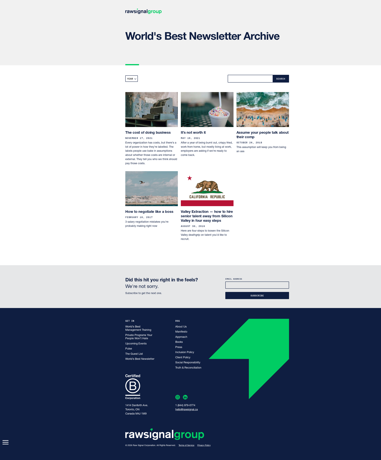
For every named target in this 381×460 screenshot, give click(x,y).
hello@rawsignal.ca (186, 409)
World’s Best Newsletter (139, 359)
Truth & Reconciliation (188, 368)
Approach (181, 337)
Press (178, 347)
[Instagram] (177, 398)
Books (179, 342)
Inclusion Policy (184, 352)
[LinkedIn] (185, 398)
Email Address (233, 279)
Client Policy (182, 357)
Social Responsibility (187, 362)
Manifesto (181, 332)
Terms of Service (186, 445)
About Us (181, 327)
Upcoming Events (136, 344)
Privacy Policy (204, 445)
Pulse (128, 349)
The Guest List (134, 354)
